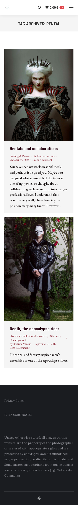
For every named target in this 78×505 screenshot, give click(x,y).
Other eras (54, 336)
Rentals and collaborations (34, 148)
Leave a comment (42, 160)
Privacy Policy (14, 401)
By (44, 156)
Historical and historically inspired (28, 336)
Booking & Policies (20, 156)
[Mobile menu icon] (71, 7)
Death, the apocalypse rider (34, 328)
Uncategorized (18, 340)
